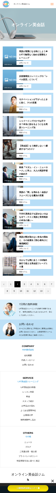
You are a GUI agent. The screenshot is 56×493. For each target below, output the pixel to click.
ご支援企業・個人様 (28, 451)
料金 (28, 396)
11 (28, 291)
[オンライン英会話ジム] (7, 4)
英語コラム (23, 109)
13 (41, 291)
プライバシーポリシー (28, 456)
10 (21, 291)
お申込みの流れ (28, 406)
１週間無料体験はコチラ (26, 488)
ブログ (28, 447)
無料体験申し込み (28, 420)
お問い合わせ (28, 365)
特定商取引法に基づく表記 (28, 461)
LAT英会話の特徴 (28, 387)
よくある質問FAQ (28, 410)
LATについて (24, 63)
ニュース (28, 442)
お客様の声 (28, 415)
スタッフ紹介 (28, 401)
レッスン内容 (28, 392)
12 (34, 291)
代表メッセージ (28, 360)
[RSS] (28, 479)
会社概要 (28, 355)
